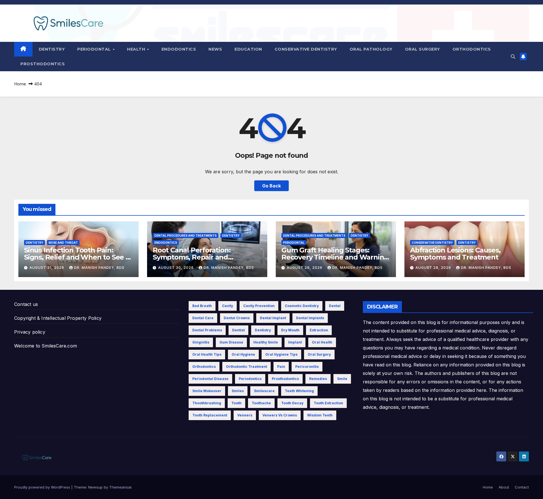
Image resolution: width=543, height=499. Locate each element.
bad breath (202, 306)
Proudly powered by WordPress (42, 487)
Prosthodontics (42, 63)
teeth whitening (299, 391)
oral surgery (319, 354)
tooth (236, 403)
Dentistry (52, 49)
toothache (261, 403)
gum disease (231, 342)
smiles (238, 391)
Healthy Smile (265, 342)
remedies (318, 379)
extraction (319, 330)
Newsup (95, 487)
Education (248, 49)
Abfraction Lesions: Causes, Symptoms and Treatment (455, 253)
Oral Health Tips (206, 354)
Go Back (271, 186)
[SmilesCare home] (23, 49)
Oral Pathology (371, 49)
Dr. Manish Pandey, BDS (99, 267)
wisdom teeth (320, 415)
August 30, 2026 (176, 267)
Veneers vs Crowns (279, 415)
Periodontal (94, 49)
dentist (238, 330)
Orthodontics (472, 49)
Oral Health (322, 342)
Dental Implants (310, 318)
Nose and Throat (63, 242)
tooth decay (292, 403)
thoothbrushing (206, 403)
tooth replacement (209, 415)
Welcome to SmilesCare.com (45, 346)
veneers (244, 415)
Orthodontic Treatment (246, 366)
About (504, 487)
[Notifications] (523, 56)
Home (20, 84)
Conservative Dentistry (306, 49)
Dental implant (273, 318)
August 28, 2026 (433, 267)
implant (295, 342)
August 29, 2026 (305, 267)
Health (136, 49)
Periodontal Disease (210, 379)
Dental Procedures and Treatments (185, 235)
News (215, 49)
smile (342, 379)
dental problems (207, 330)
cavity (227, 306)
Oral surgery (422, 49)
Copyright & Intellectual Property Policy (58, 318)
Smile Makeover (206, 391)
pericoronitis (307, 366)
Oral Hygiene (243, 354)
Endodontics (178, 49)
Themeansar (120, 487)
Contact (522, 487)
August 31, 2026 (47, 267)
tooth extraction (328, 403)
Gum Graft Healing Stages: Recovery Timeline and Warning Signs (334, 257)
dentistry (263, 330)
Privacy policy (29, 332)
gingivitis (200, 342)
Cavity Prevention (259, 306)
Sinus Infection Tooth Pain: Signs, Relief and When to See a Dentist (77, 257)
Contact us (26, 304)
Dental (335, 306)
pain (281, 366)
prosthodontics (285, 379)
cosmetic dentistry (302, 306)
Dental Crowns (237, 318)
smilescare (264, 391)
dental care (203, 318)
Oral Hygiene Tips (281, 354)
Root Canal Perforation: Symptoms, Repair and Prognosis (191, 257)
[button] (513, 56)
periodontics (250, 379)
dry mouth (290, 330)
